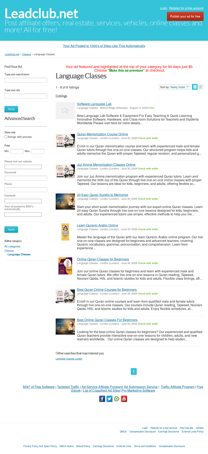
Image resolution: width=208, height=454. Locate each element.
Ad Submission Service (141, 386)
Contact (200, 427)
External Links (124, 446)
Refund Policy (83, 446)
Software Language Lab (94, 103)
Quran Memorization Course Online (102, 134)
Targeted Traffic (68, 386)
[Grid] (201, 87)
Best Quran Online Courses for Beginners (107, 289)
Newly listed (178, 87)
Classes (9, 250)
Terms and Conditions (145, 446)
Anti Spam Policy (48, 446)
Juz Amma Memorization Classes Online (106, 164)
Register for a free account (186, 8)
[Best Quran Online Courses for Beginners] (65, 296)
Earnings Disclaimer (168, 431)
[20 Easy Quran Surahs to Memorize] (65, 201)
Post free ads (186, 427)
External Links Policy (193, 431)
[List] (195, 87)
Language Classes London (69, 358)
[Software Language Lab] (65, 110)
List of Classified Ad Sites (101, 390)
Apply (11, 109)
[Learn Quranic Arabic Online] (65, 232)
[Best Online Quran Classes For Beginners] (65, 326)
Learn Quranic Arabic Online (97, 225)
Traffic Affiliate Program (177, 386)
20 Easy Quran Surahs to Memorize (102, 194)
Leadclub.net (41, 13)
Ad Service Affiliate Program (102, 386)
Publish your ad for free (185, 16)
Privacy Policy (30, 446)
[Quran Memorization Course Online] (65, 141)
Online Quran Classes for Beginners (103, 259)
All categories (12, 246)
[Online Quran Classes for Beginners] (65, 266)
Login (163, 8)
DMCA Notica (67, 446)
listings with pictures (20, 137)
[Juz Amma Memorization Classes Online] (65, 171)
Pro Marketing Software (138, 390)
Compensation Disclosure (142, 431)
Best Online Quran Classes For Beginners (107, 319)
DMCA (123, 431)
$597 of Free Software (39, 386)
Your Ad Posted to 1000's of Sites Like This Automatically (104, 45)
